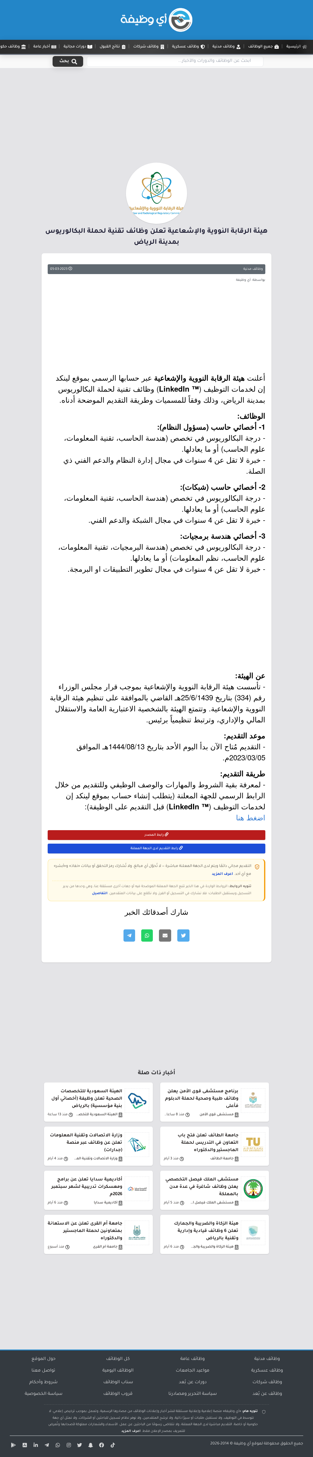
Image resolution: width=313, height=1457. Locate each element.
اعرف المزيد (222, 874)
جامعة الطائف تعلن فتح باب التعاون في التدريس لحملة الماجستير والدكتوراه (208, 1143)
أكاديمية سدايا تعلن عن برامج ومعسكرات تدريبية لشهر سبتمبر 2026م (86, 1187)
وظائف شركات (267, 1382)
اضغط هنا (250, 817)
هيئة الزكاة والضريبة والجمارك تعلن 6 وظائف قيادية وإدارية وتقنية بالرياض (206, 1231)
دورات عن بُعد (193, 1382)
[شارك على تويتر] (183, 935)
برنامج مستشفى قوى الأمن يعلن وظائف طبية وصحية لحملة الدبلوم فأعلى (201, 1099)
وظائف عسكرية (267, 1371)
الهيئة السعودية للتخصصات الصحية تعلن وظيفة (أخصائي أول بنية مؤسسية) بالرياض (86, 1099)
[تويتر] (79, 1446)
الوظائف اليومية (118, 1371)
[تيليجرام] (46, 1446)
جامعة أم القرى (105, 1247)
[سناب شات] (90, 1446)
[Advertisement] (156, 117)
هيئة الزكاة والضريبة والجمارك (212, 1247)
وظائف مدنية (253, 269)
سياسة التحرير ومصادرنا (192, 1394)
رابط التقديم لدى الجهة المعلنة (155, 848)
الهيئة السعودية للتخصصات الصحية (95, 1115)
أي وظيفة (242, 1444)
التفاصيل (100, 893)
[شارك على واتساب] (147, 935)
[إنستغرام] (68, 1446)
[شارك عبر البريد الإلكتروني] (165, 935)
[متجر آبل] (24, 1446)
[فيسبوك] (101, 1446)
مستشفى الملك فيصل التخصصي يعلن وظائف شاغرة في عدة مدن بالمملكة (201, 1187)
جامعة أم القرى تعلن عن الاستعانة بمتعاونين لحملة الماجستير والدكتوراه (85, 1231)
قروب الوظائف (118, 1394)
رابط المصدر (155, 835)
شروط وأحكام (43, 1382)
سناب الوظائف (118, 1382)
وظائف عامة (192, 1359)
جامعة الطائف (222, 1159)
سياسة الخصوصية (43, 1394)
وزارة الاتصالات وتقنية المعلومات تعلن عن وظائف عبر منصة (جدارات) (86, 1143)
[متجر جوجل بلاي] (13, 1446)
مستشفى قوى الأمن (217, 1115)
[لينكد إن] (35, 1446)
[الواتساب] (57, 1446)
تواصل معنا (43, 1371)
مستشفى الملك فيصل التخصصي (212, 1203)
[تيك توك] (112, 1446)
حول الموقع (43, 1359)
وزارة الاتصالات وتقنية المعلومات (95, 1159)
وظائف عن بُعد (267, 1394)
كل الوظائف (118, 1359)
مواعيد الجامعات (192, 1371)
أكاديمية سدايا (105, 1203)
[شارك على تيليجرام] (129, 935)
